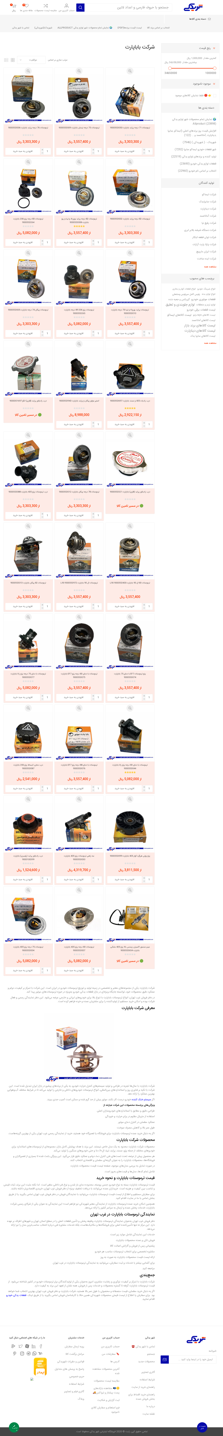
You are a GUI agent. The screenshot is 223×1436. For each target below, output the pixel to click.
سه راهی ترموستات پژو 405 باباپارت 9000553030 (79, 857)
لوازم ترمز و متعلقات (205, 305)
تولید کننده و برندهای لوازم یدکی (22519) (193, 156)
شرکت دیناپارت (208, 209)
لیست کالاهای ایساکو (179, 315)
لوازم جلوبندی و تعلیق (180, 304)
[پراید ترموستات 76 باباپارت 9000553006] (28, 98)
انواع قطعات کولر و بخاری (184, 289)
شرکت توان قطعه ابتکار (204, 237)
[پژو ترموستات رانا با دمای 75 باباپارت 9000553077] (28, 645)
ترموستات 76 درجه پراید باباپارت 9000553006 (28, 127)
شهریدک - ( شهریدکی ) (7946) (199, 142)
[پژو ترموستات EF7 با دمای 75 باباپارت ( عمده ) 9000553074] (130, 645)
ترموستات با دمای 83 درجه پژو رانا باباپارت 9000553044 (130, 766)
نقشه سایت (149, 1414)
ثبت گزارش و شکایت (108, 1400)
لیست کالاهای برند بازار (199, 325)
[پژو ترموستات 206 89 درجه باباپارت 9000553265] (79, 280)
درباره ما (150, 1406)
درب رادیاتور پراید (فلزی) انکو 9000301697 (28, 401)
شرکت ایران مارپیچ (206, 251)
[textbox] (128, 7)
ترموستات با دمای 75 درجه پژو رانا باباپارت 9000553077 (28, 675)
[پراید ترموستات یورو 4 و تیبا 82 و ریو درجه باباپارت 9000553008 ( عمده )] (79, 189)
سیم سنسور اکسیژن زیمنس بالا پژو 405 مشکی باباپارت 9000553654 (130, 948)
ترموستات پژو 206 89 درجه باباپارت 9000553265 (79, 311)
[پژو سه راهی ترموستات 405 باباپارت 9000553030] (79, 827)
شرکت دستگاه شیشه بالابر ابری (200, 230)
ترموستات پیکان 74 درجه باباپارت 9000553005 (28, 310)
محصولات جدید (146, 1361)
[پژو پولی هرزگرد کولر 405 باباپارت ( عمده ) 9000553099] (130, 827)
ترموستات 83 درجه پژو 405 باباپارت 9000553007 (79, 948)
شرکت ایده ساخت (206, 259)
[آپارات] (27, 1346)
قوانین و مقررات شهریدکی (70, 1361)
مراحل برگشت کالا (74, 1354)
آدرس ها (115, 1361)
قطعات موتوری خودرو (203, 299)
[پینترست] (15, 1353)
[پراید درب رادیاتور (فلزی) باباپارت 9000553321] (130, 463)
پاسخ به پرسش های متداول (69, 1369)
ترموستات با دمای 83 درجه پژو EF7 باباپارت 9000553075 (79, 675)
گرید (12, 60)
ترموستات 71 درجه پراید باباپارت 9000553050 (130, 127)
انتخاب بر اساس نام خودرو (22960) (197, 171)
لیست (6, 60)
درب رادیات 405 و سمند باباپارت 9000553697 (130, 401)
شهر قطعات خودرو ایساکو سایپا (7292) (195, 149)
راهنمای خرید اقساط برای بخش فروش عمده (141, 1397)
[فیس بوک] (41, 1346)
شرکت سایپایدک (207, 202)
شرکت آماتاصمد (208, 216)
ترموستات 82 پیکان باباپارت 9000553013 (28, 583)
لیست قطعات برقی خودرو (201, 310)
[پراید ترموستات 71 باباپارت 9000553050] (130, 98)
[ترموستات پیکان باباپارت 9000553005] (28, 280)
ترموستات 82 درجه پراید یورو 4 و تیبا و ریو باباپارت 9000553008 (79, 220)
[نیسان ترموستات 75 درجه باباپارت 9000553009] (79, 98)
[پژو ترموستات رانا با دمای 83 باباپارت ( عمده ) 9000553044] (130, 736)
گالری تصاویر (148, 1372)
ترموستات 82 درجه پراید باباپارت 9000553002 (130, 219)
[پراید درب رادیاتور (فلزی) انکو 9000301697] (28, 371)
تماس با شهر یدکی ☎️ (143, 1346)
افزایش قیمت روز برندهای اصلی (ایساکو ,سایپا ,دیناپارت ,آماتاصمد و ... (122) (192, 133)
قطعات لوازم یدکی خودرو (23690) (198, 164)
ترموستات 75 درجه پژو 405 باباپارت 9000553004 (28, 948)
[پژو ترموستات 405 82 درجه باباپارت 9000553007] (79, 918)
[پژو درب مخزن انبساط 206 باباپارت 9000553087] (28, 736)
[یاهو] (40, 1353)
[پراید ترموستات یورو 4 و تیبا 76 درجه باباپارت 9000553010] (130, 280)
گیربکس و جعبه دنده (179, 299)
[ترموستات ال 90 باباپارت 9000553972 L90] (79, 554)
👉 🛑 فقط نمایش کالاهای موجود (193, 95)
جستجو (151, 1354)
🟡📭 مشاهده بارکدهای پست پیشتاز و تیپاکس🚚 (106, 1390)
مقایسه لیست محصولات (45, 11)
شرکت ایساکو (209, 194)
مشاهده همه (210, 267)
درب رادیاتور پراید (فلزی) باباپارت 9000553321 (130, 492)
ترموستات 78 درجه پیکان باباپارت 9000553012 (79, 492)
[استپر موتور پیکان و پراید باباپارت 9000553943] (79, 371)
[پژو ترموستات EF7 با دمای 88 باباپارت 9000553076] (79, 736)
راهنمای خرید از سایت (143, 1387)
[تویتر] (20, 1346)
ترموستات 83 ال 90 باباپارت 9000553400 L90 (130, 583)
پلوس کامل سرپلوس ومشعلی (186, 294)
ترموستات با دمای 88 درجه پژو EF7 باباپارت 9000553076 (79, 766)
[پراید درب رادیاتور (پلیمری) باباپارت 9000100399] (28, 827)
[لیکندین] (33, 1346)
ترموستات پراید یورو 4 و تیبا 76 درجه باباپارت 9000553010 (130, 311)
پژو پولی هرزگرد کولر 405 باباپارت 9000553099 (130, 856)
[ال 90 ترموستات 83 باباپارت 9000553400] (130, 554)
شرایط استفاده (147, 1380)
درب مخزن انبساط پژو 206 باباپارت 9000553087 (28, 766)
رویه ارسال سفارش (74, 1346)
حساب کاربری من (67, 11)
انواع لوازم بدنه (208, 294)
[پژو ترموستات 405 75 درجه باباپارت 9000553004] (28, 918)
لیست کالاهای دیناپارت (199, 331)
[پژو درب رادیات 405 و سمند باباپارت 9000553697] (130, 371)
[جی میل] (13, 1346)
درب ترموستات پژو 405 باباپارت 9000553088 (28, 492)
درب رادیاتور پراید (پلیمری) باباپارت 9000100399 (28, 857)
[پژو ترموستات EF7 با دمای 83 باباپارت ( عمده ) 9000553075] (79, 645)
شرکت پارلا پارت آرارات (204, 244)
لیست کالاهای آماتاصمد (203, 320)
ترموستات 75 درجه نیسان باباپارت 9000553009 (79, 127)
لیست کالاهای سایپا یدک (202, 336)
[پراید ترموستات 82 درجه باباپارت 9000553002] (130, 189)
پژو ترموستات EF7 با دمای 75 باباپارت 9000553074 (130, 675)
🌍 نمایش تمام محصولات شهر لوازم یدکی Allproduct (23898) (194, 121)
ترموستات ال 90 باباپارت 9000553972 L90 (79, 583)
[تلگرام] (29, 1353)
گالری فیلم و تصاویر (74, 1391)
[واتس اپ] (34, 1353)
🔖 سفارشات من (111, 1354)
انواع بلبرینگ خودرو (206, 289)
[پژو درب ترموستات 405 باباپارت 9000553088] (28, 463)
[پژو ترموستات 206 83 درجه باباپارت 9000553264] (28, 189)
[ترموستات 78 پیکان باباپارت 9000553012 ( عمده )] (79, 463)
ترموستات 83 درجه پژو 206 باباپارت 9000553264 (28, 220)
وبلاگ (81, 1399)
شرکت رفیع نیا (209, 223)
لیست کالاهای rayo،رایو (204, 315)
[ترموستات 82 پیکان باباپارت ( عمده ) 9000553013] (28, 554)
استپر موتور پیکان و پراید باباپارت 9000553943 (79, 401)
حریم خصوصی (76, 1376)
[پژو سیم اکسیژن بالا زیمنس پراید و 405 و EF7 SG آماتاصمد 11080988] (130, 918)
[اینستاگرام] (22, 1353)
